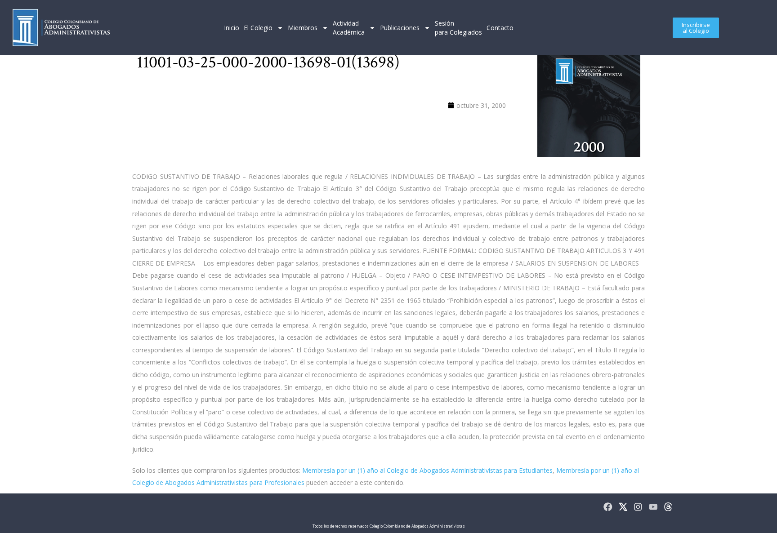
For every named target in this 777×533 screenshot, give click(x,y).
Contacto (500, 27)
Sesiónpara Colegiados (458, 27)
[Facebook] (607, 506)
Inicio (231, 27)
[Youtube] (653, 506)
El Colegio (258, 27)
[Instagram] (638, 506)
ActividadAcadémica (349, 27)
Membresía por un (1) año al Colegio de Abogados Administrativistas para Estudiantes (427, 470)
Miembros (302, 27)
